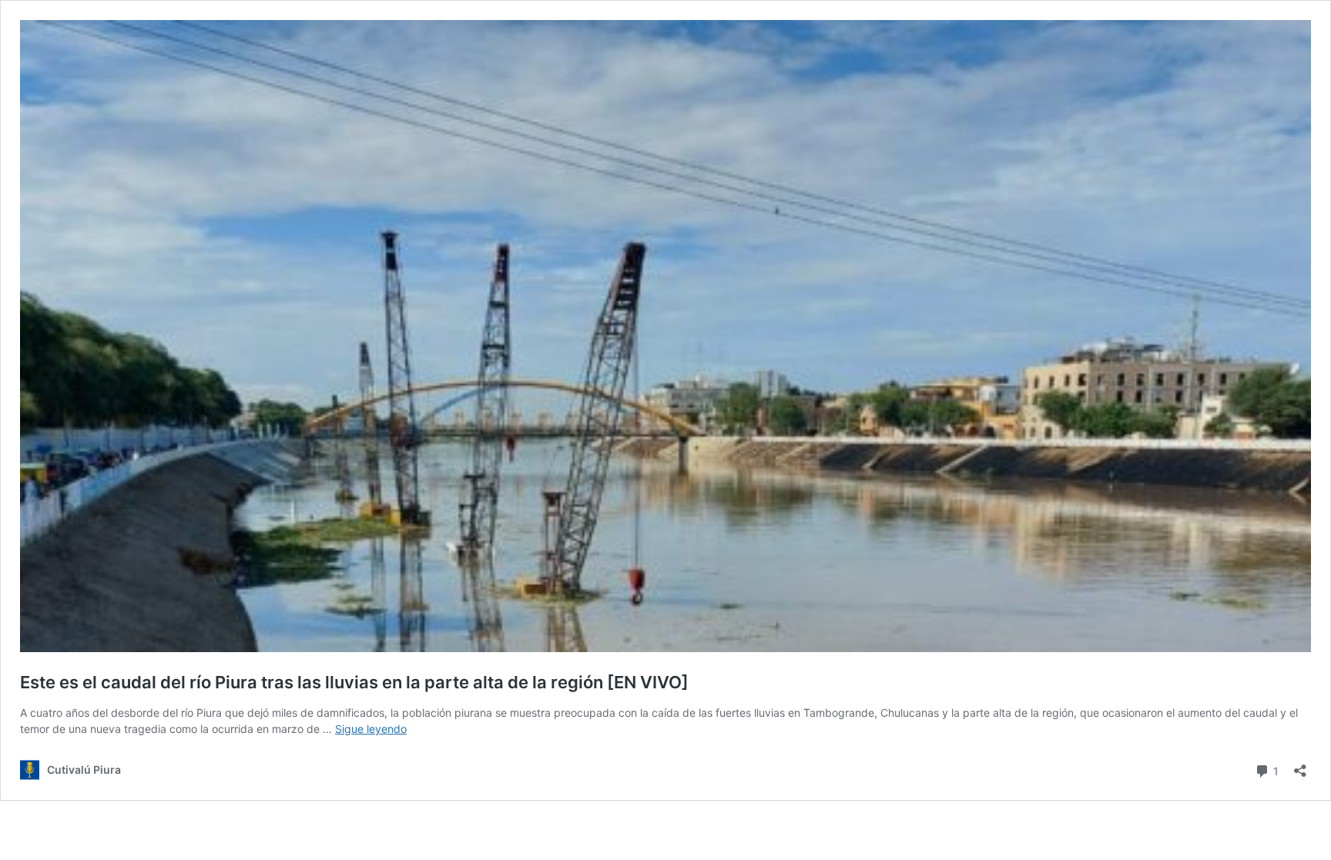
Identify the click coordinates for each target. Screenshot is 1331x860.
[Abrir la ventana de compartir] (1300, 766)
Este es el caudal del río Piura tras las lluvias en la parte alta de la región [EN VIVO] (354, 682)
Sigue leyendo (371, 728)
